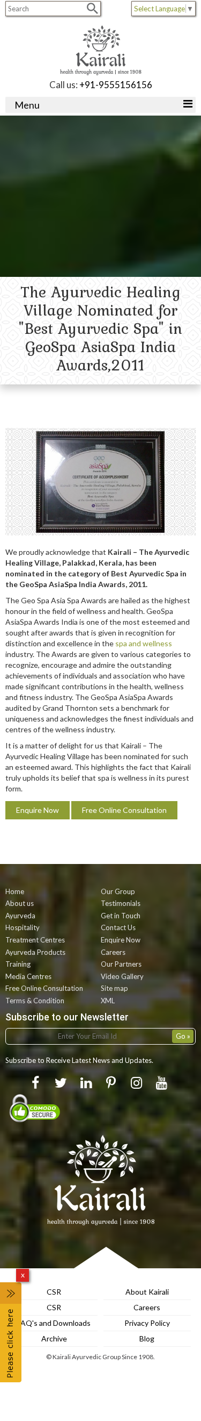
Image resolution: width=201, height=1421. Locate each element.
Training (18, 964)
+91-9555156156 (115, 84)
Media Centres (28, 976)
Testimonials (120, 903)
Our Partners (121, 964)
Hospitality (22, 927)
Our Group (118, 891)
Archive (54, 1338)
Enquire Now (37, 810)
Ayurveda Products (35, 952)
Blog (146, 1338)
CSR (54, 1291)
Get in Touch (120, 915)
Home (14, 891)
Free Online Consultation (124, 810)
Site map (114, 988)
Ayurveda (20, 915)
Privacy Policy (147, 1322)
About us (19, 903)
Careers (113, 952)
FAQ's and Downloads (54, 1322)
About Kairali (147, 1291)
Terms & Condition (34, 1000)
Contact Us (118, 927)
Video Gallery (122, 976)
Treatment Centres (35, 940)
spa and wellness (143, 643)
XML (108, 1000)
